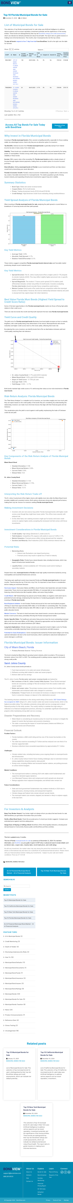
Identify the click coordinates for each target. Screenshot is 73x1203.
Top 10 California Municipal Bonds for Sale (18, 906)
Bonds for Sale (42, 1172)
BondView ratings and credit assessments (52, 33)
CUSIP (7, 55)
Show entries (11, 49)
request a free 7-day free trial (26, 41)
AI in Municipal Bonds (12, 936)
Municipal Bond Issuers (13, 983)
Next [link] (65, 111)
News (7, 1010)
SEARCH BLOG (9, 879)
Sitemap (66, 1200)
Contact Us (29, 1181)
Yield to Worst (38, 54)
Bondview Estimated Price (66, 54)
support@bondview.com (12, 1173)
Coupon (45, 55)
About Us (29, 1172)
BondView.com (20, 1200)
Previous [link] (60, 111)
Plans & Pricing (53, 1172)
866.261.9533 (8, 1176)
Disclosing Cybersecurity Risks (16, 952)
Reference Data (10, 1020)
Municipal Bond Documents (14, 968)
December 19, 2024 (48, 1058)
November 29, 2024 (31, 1113)
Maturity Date (31, 54)
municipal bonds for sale (23, 840)
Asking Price (59, 54)
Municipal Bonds (11, 994)
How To (7, 957)
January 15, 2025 (13, 1058)
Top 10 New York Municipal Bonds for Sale (18, 912)
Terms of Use (57, 1200)
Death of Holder (10, 947)
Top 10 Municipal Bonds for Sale (15, 900)
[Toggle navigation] (70, 2)
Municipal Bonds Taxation (14, 1004)
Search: (40, 50)
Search (7, 889)
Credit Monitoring (11, 941)
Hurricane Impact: (10, 588)
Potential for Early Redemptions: (15, 633)
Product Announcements (13, 1015)
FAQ (27, 1178)
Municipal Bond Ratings (13, 989)
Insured (52, 55)
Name (14, 55)
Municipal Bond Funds (12, 973)
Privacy (48, 1200)
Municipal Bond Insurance (14, 978)
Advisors (28, 1175)
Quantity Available (23, 54)
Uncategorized (10, 1031)
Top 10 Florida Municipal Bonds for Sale (25, 15)
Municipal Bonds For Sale (15, 861)
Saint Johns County (15, 663)
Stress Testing (10, 1025)
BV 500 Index (42, 1189)
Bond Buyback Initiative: (12, 603)
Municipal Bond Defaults (13, 962)
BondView (18, 843)
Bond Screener (42, 1175)
